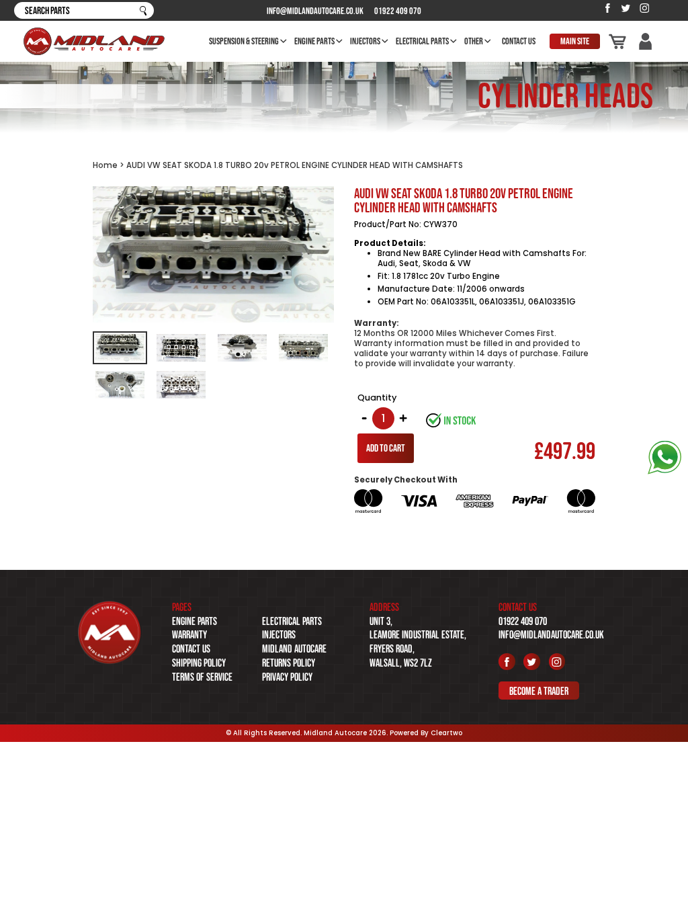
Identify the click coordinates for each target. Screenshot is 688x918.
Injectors (279, 634)
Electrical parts (292, 621)
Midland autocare (294, 648)
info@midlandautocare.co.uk (315, 10)
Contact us (191, 648)
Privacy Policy (287, 677)
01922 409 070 (397, 10)
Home (105, 165)
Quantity (376, 397)
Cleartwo (446, 732)
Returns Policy (288, 663)
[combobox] (84, 10)
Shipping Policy (199, 663)
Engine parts (194, 621)
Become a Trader (538, 690)
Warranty (189, 634)
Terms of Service (202, 677)
